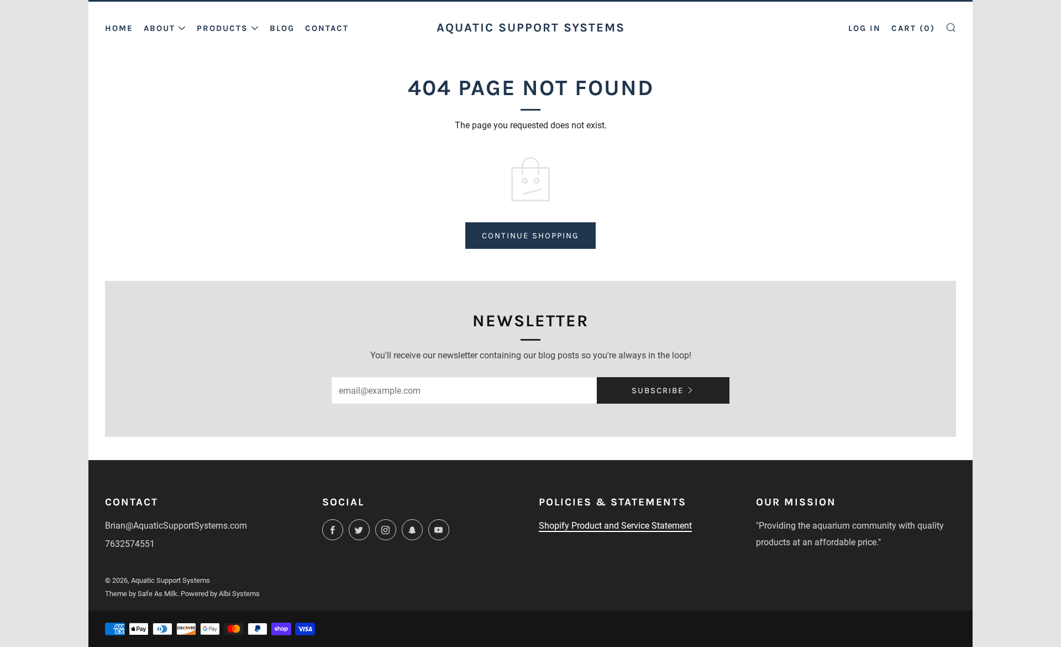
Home (119, 28)
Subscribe (658, 390)
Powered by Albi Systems (220, 593)
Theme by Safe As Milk (141, 593)
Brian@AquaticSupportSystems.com (176, 525)
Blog (282, 28)
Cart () (913, 28)
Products (222, 28)
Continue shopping (530, 236)
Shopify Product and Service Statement (615, 525)
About (159, 28)
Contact (327, 28)
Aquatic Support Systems (531, 27)
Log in (864, 28)
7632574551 (130, 544)
